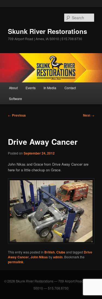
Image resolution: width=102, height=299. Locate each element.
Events (31, 87)
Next (88, 115)
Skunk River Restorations (47, 31)
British (49, 252)
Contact (70, 87)
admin (58, 257)
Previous (17, 115)
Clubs (60, 252)
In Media (50, 87)
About (13, 87)
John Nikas (39, 257)
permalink (15, 261)
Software (15, 98)
